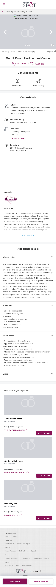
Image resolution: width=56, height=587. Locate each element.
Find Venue (9, 544)
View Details (44, 433)
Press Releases (11, 551)
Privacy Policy (26, 558)
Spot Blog (34, 551)
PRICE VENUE (15, 581)
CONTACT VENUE (41, 581)
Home (7, 536)
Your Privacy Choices (41, 558)
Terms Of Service (11, 558)
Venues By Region (23, 544)
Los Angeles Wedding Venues (18, 11)
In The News (24, 551)
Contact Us (9, 565)
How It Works (27, 565)
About (15, 536)
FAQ (17, 565)
